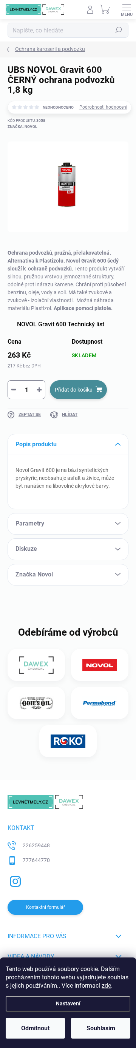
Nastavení (68, 1003)
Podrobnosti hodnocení (103, 107)
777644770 (36, 860)
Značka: (22, 126)
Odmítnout (35, 1028)
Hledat (118, 30)
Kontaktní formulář (45, 907)
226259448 (36, 845)
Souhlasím (101, 1028)
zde (106, 985)
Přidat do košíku (74, 390)
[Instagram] (14, 880)
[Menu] (126, 9)
